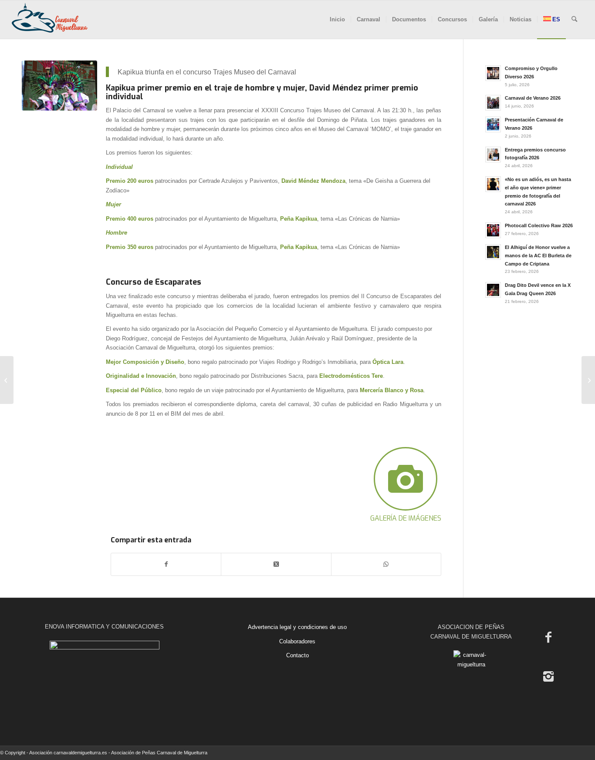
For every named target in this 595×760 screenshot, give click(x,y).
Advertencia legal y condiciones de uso (297, 627)
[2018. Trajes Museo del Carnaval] (59, 86)
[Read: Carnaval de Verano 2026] (493, 103)
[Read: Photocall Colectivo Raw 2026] (493, 230)
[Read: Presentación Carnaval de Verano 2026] (493, 124)
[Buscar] (574, 19)
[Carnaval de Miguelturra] (50, 19)
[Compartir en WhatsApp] (386, 564)
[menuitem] (337, 19)
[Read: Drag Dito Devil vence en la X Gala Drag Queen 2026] (493, 290)
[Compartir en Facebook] (166, 564)
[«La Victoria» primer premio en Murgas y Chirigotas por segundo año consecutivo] (588, 380)
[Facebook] (548, 637)
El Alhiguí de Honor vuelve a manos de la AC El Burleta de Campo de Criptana (538, 255)
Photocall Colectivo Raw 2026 (539, 225)
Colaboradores (297, 641)
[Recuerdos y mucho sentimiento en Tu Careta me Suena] (7, 380)
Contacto (297, 655)
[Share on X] (276, 564)
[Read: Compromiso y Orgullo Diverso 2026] (493, 73)
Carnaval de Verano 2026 (533, 98)
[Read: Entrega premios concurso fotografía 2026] (493, 154)
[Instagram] (548, 676)
